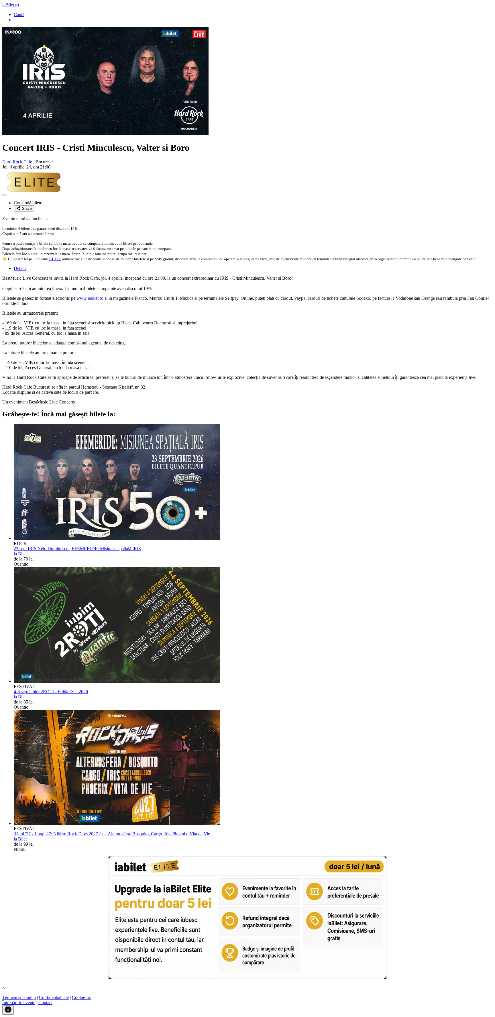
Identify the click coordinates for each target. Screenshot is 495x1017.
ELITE (55, 259)
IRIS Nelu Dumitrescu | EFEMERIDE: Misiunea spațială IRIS (77, 548)
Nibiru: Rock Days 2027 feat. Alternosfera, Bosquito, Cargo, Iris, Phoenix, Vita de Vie (112, 833)
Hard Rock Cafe (17, 161)
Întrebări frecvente (18, 1002)
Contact (45, 1002)
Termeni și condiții (19, 997)
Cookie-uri (81, 997)
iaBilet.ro (10, 4)
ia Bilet (20, 553)
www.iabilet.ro (89, 298)
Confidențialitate (54, 997)
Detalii (20, 268)
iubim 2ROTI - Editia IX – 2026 (51, 691)
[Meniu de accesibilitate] (8, 1010)
